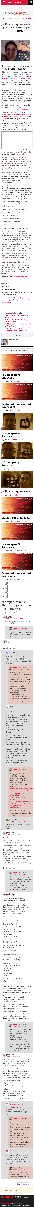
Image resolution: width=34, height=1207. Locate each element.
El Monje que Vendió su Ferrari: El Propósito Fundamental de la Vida (17, 329)
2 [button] (6, 586)
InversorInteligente (18, 69)
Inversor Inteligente (14, 2)
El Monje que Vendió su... (15, 518)
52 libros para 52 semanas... (16, 491)
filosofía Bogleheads (22, 157)
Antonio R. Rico (20, 381)
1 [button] (6, 583)
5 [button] (6, 594)
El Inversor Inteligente (20, 277)
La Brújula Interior (24, 298)
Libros (3, 18)
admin (18, 410)
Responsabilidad (17, 1203)
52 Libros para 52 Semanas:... (10, 376)
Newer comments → (24, 1184)
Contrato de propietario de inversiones (16, 405)
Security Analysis (25, 109)
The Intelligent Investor (13, 257)
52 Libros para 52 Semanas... (10, 434)
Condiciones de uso (6, 1203)
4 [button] (6, 591)
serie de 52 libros (11, 238)
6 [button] (6, 596)
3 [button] (6, 588)
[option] (17, 397)
